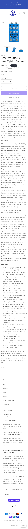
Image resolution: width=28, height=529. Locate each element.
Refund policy (20, 520)
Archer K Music (11, 520)
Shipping (10, 67)
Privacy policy (10, 523)
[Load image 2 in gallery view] (14, 50)
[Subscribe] (23, 494)
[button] (4, 13)
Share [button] (4, 368)
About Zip (6, 404)
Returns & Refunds (8, 400)
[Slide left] (1, 50)
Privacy (5, 392)
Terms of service (19, 523)
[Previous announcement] (3, 4)
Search (5, 384)
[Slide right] (26, 50)
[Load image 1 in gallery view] (7, 50)
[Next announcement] (25, 4)
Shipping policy (15, 525)
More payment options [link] (14, 97)
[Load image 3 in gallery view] (21, 50)
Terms (5, 396)
